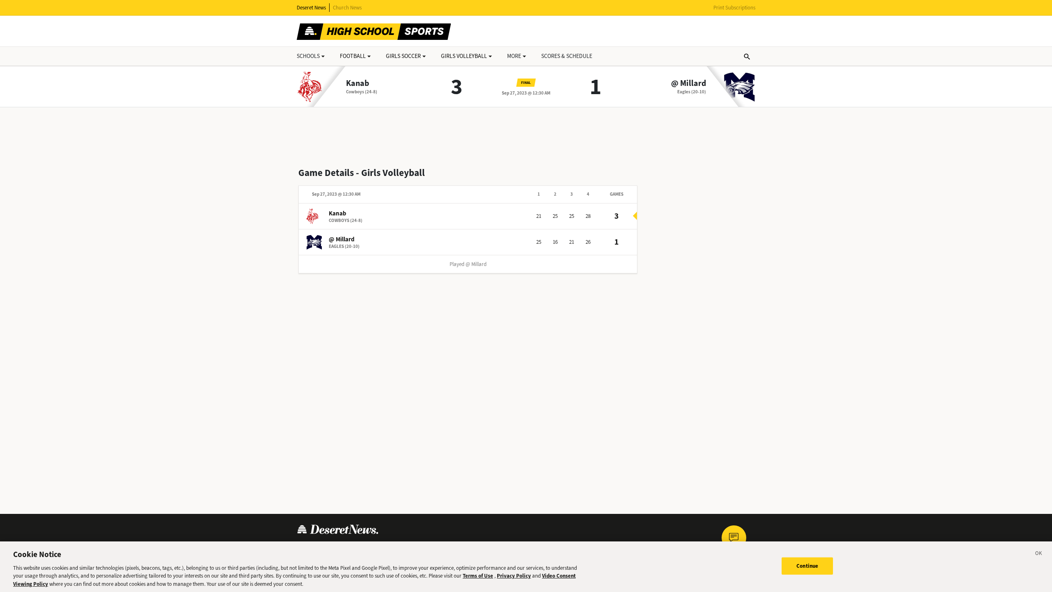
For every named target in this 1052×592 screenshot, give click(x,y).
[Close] (1039, 555)
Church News (347, 7)
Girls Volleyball (464, 56)
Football (353, 56)
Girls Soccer (403, 56)
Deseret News (311, 7)
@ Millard (688, 83)
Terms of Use (478, 575)
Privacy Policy (514, 575)
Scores (566, 56)
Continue (807, 565)
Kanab (357, 83)
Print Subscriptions (734, 7)
